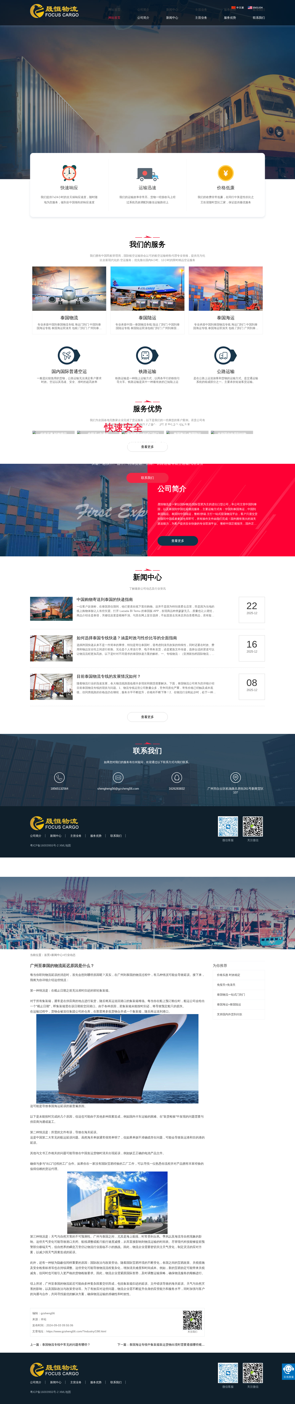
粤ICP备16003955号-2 (44, 845)
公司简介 (35, 835)
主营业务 (75, 835)
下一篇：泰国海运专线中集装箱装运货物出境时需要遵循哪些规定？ (162, 1344)
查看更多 (177, 540)
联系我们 (147, 477)
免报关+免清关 (226, 984)
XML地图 (65, 845)
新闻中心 (55, 835)
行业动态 (69, 955)
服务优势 (96, 835)
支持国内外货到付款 (229, 1014)
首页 (47, 955)
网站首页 (114, 9)
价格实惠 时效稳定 (228, 974)
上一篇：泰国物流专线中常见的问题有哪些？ (60, 1344)
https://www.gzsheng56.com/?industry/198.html (76, 1331)
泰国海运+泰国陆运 (229, 1004)
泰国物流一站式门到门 (231, 994)
